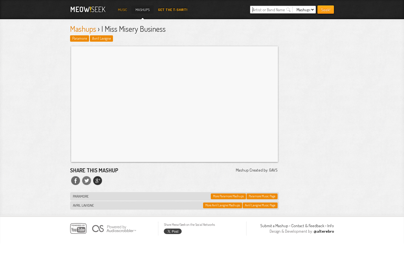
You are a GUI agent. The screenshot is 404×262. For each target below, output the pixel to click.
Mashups (142, 9)
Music (122, 9)
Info (330, 225)
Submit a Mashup (274, 225)
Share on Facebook (75, 180)
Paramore (79, 38)
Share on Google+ (97, 180)
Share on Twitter (86, 180)
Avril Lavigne (101, 38)
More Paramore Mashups (228, 196)
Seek (88, 9)
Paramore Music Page (262, 196)
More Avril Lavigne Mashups (222, 205)
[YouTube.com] (78, 228)
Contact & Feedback (307, 225)
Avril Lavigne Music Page (260, 205)
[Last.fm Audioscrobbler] (114, 228)
